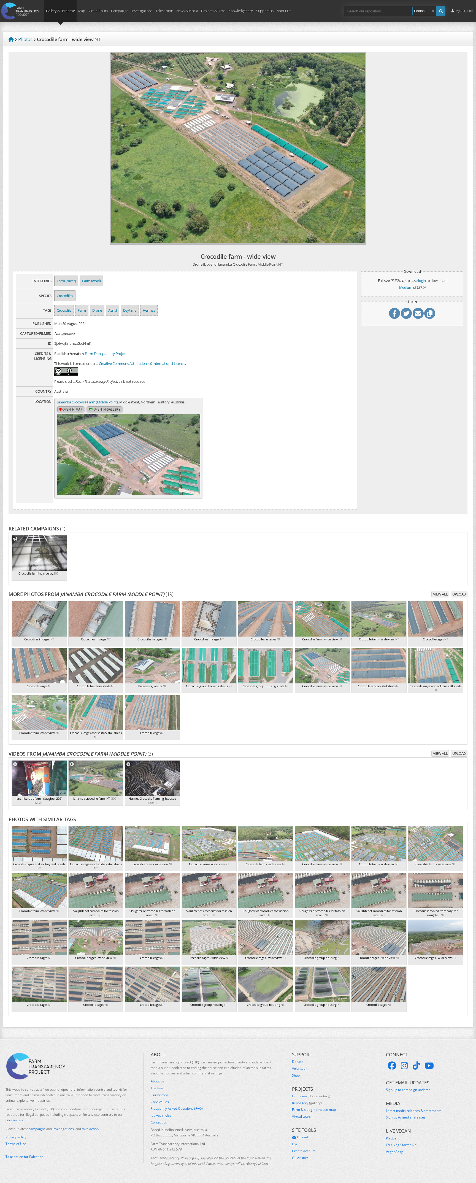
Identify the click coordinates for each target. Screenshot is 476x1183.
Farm (82, 310)
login (422, 280)
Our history (159, 1095)
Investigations (141, 10)
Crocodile (64, 310)
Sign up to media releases (406, 1117)
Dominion (311, 1096)
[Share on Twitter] (406, 313)
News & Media (187, 10)
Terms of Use (16, 1144)
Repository (307, 1103)
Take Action (164, 10)
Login (296, 1144)
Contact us (159, 1122)
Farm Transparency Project (106, 353)
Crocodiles (65, 295)
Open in (72, 409)
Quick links (300, 1158)
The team (158, 1088)
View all (440, 594)
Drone (97, 310)
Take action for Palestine (24, 1156)
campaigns (37, 1129)
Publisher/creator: (69, 353)
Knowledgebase (240, 10)
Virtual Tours (98, 10)
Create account (303, 1151)
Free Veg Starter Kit (401, 1145)
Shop (296, 1075)
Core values (160, 1102)
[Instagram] (404, 1066)
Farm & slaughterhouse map (314, 1109)
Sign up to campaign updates (408, 1090)
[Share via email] (418, 313)
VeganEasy (394, 1152)
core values (14, 1120)
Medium (405, 287)
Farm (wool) (91, 280)
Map (81, 10)
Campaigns (119, 10)
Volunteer (299, 1068)
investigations (63, 1129)
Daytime (129, 310)
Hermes (149, 310)
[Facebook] (392, 1066)
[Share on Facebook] (394, 313)
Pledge (391, 1138)
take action (90, 1129)
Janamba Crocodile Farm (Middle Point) (87, 402)
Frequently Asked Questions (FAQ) (177, 1108)
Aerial (112, 310)
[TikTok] (416, 1066)
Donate (297, 1062)
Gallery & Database (60, 10)
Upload (459, 594)
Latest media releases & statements (413, 1111)
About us (157, 1081)
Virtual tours (301, 1116)
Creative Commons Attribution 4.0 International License (142, 363)
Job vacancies (161, 1115)
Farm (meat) (66, 280)
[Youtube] (429, 1066)
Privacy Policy (16, 1137)
